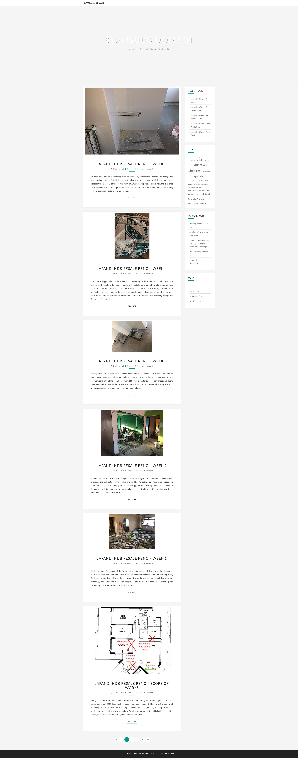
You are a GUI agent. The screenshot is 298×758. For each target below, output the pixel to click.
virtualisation (197, 195)
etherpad (209, 165)
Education (199, 165)
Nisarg (171, 753)
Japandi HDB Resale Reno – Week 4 (132, 268)
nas (194, 184)
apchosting (195, 157)
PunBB (204, 187)
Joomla (205, 177)
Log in (192, 286)
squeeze (203, 190)
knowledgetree (191, 181)
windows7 (196, 203)
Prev (116, 740)
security (198, 190)
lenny (197, 181)
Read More (132, 198)
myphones (190, 184)
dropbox (190, 165)
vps (206, 200)
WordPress (203, 203)
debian (202, 160)
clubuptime (191, 160)
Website (190, 203)
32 (142, 740)
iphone (190, 177)
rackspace (192, 190)
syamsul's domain (94, 2)
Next (148, 740)
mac (206, 180)
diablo (207, 160)
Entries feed (194, 291)
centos (210, 157)
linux (200, 181)
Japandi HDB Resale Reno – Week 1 (132, 558)
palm (206, 184)
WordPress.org (195, 301)
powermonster (191, 187)
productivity (199, 187)
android (190, 157)
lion (203, 181)
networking (199, 184)
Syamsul (130, 169)
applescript (201, 157)
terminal (208, 190)
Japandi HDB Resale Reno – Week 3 (132, 361)
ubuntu (191, 194)
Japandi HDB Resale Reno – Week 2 (132, 465)
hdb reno (196, 171)
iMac (209, 171)
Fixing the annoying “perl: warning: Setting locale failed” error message (200, 243)
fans (189, 171)
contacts (196, 160)
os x (203, 184)
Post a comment (145, 169)
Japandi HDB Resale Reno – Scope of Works (132, 685)
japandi (198, 176)
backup (206, 157)
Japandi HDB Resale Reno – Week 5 (132, 164)
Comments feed (196, 296)
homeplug (205, 171)
